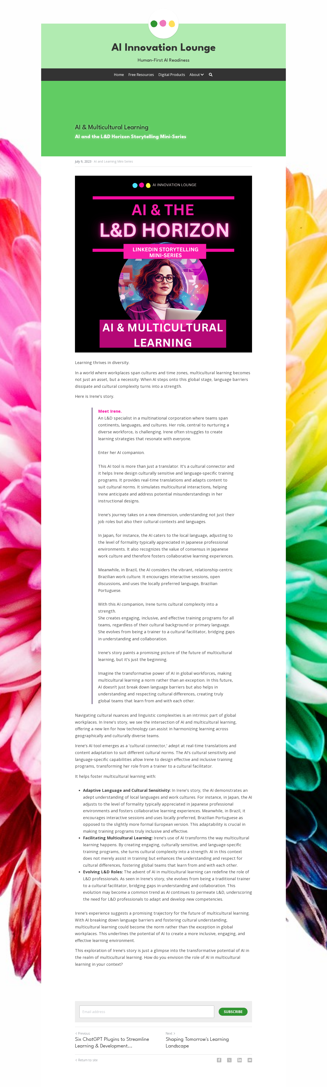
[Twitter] (229, 1060)
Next (169, 1033)
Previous (84, 1033)
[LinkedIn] (239, 1060)
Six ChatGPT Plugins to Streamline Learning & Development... (112, 1043)
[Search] (210, 74)
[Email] (250, 1060)
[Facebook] (219, 1060)
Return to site (88, 1060)
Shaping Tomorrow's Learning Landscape (197, 1043)
